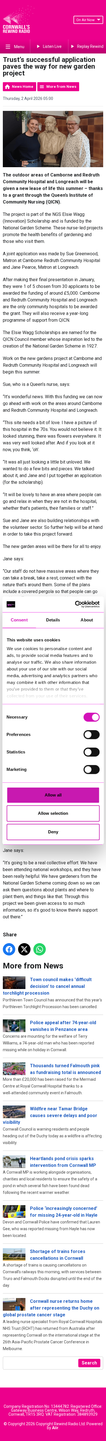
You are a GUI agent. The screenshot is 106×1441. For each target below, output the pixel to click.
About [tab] (87, 619)
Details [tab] (53, 619)
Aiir (55, 1428)
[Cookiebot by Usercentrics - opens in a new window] (75, 604)
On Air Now (85, 20)
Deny (53, 831)
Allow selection (53, 813)
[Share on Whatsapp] (39, 949)
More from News (61, 86)
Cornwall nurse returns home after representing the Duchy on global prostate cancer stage (51, 1308)
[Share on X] (24, 949)
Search (89, 1363)
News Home (22, 86)
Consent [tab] (19, 619)
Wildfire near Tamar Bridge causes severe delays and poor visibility (50, 1115)
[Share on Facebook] (9, 949)
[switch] (91, 734)
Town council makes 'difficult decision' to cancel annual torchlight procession (47, 986)
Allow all (53, 795)
